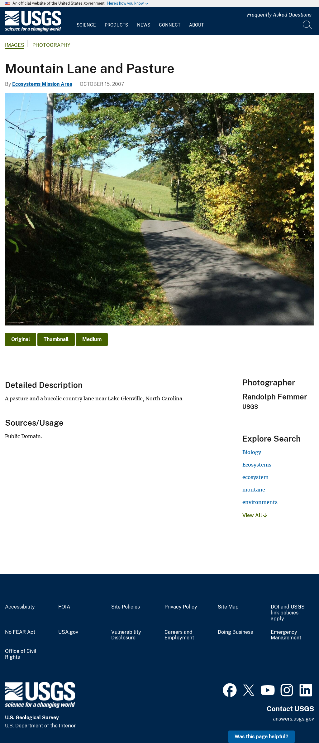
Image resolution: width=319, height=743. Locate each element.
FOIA (64, 607)
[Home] (33, 30)
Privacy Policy (180, 607)
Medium (92, 339)
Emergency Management (286, 635)
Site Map (228, 607)
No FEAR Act (20, 632)
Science (86, 24)
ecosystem (255, 477)
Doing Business (235, 632)
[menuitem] (86, 21)
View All (252, 515)
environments (260, 502)
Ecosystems (256, 465)
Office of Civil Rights (20, 654)
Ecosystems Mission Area (42, 84)
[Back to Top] (296, 720)
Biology (251, 452)
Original (20, 339)
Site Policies (125, 607)
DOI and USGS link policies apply (288, 613)
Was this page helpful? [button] (261, 737)
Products (116, 24)
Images (14, 45)
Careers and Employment (179, 635)
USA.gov (68, 632)
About (196, 24)
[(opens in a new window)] (229, 689)
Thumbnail (56, 339)
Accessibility (20, 607)
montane (253, 489)
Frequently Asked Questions (279, 15)
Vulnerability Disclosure (126, 635)
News (143, 24)
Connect (169, 24)
